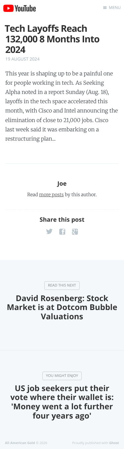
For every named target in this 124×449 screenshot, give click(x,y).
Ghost (114, 442)
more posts (51, 195)
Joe (61, 184)
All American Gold (20, 442)
